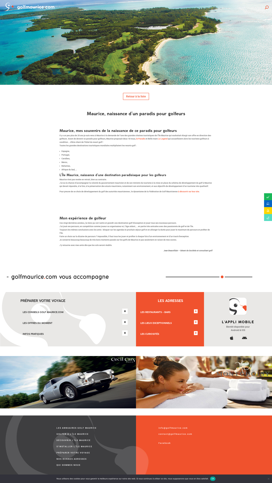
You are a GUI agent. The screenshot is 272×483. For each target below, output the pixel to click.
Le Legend (163, 139)
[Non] (268, 478)
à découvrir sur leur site (188, 191)
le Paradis (140, 139)
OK (213, 478)
